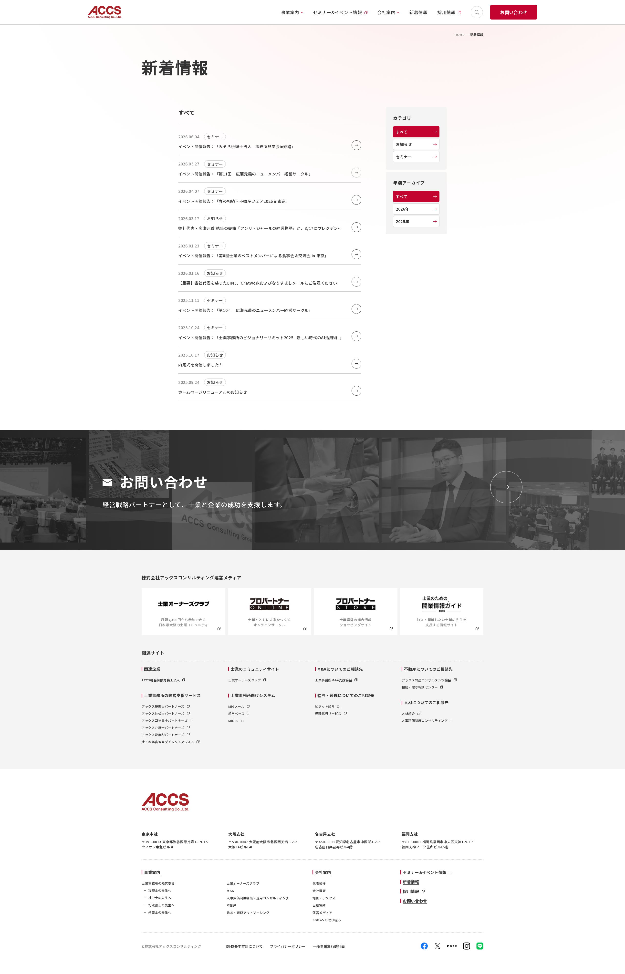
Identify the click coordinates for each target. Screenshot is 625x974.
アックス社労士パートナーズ (163, 713)
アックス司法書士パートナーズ (165, 720)
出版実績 (319, 905)
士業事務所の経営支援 (158, 883)
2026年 (402, 209)
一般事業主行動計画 (329, 946)
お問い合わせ (513, 12)
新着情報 (418, 12)
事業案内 (290, 12)
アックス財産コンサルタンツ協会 (426, 680)
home (459, 34)
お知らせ (404, 144)
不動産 (232, 905)
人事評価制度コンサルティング (425, 720)
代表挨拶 (319, 883)
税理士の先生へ (159, 890)
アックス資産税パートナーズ (163, 734)
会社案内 (386, 12)
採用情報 (446, 12)
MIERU (233, 720)
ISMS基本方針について (244, 946)
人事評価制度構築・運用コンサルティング (258, 898)
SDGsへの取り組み (326, 920)
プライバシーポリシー (288, 946)
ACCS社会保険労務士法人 (161, 680)
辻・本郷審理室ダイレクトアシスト (168, 741)
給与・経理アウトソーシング (248, 912)
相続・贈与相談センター (420, 687)
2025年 (402, 221)
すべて (401, 132)
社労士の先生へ (159, 897)
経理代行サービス (328, 713)
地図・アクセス (323, 898)
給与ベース (236, 713)
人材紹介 (408, 713)
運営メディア (322, 912)
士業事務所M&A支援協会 (333, 680)
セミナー (404, 157)
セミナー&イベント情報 (337, 12)
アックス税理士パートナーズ (163, 706)
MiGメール (236, 706)
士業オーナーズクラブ (244, 680)
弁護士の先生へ (159, 912)
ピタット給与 (325, 706)
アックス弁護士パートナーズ (163, 727)
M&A (230, 890)
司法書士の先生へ (161, 905)
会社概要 (319, 890)
